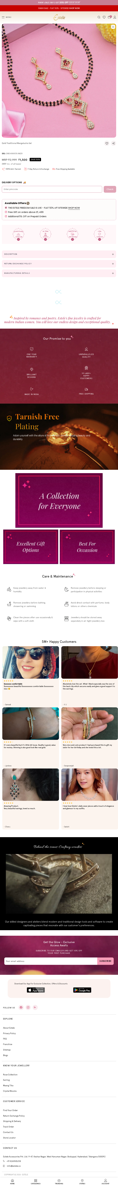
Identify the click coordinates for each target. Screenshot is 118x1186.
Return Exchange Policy (14, 1116)
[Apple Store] (35, 990)
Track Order (8, 1127)
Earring (6, 1080)
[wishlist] (104, 17)
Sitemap (7, 1050)
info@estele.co (14, 1166)
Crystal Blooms (10, 1091)
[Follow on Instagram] (28, 1007)
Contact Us (8, 1132)
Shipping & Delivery (12, 1121)
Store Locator (9, 1138)
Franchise (7, 1044)
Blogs (5, 1055)
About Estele (9, 1028)
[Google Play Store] (82, 990)
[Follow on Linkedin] (35, 1007)
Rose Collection (10, 1075)
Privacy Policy (9, 1033)
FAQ (5, 1039)
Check (109, 189)
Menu (9, 17)
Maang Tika (8, 1085)
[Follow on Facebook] (21, 1007)
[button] (106, 143)
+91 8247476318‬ (14, 1161)
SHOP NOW (74, 207)
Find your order (10, 1110)
